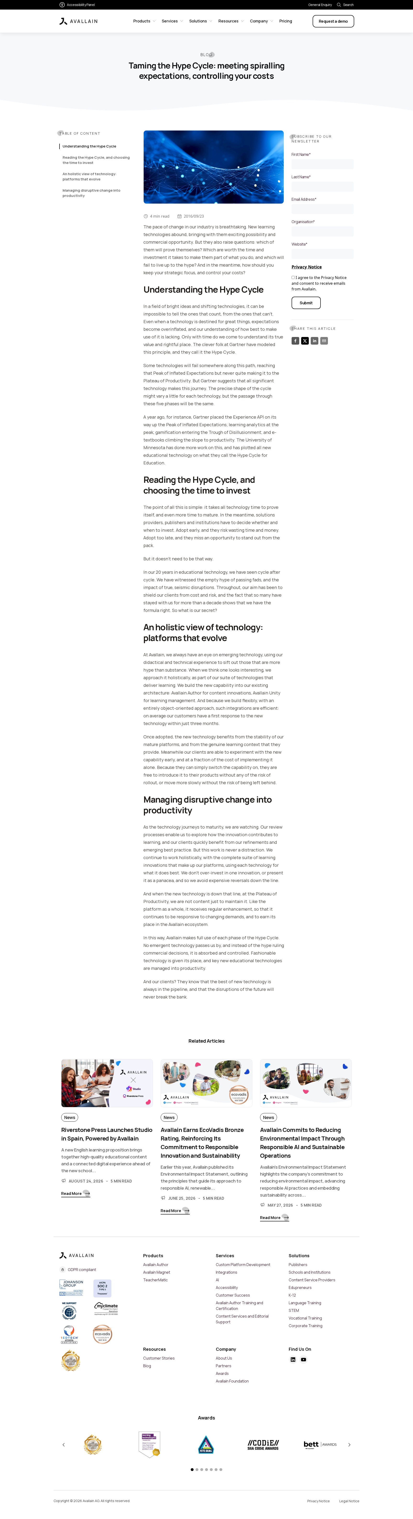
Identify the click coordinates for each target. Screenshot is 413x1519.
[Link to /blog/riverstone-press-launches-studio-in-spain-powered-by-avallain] (107, 1086)
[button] (192, 1469)
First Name (301, 154)
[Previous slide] (63, 1444)
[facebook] (295, 341)
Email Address (304, 199)
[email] (324, 341)
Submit (306, 302)
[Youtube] (303, 1359)
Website (299, 244)
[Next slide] (349, 1444)
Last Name (301, 176)
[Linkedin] (293, 1359)
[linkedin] (314, 341)
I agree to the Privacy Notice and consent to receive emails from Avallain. (319, 283)
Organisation (303, 221)
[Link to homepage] (78, 21)
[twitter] (305, 341)
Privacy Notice (307, 267)
